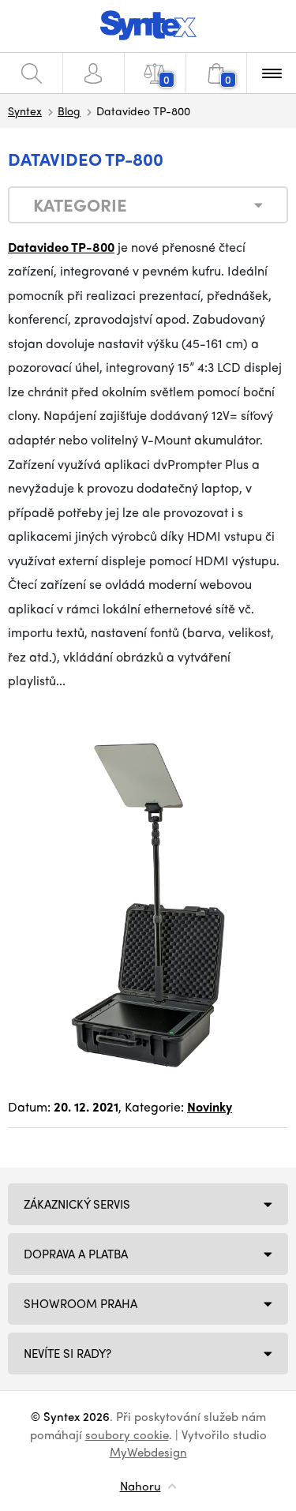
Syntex (25, 110)
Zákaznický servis (77, 1204)
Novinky (209, 1106)
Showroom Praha (80, 1303)
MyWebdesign (148, 1451)
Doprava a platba (76, 1253)
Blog (69, 110)
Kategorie (80, 204)
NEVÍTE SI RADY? (67, 1353)
